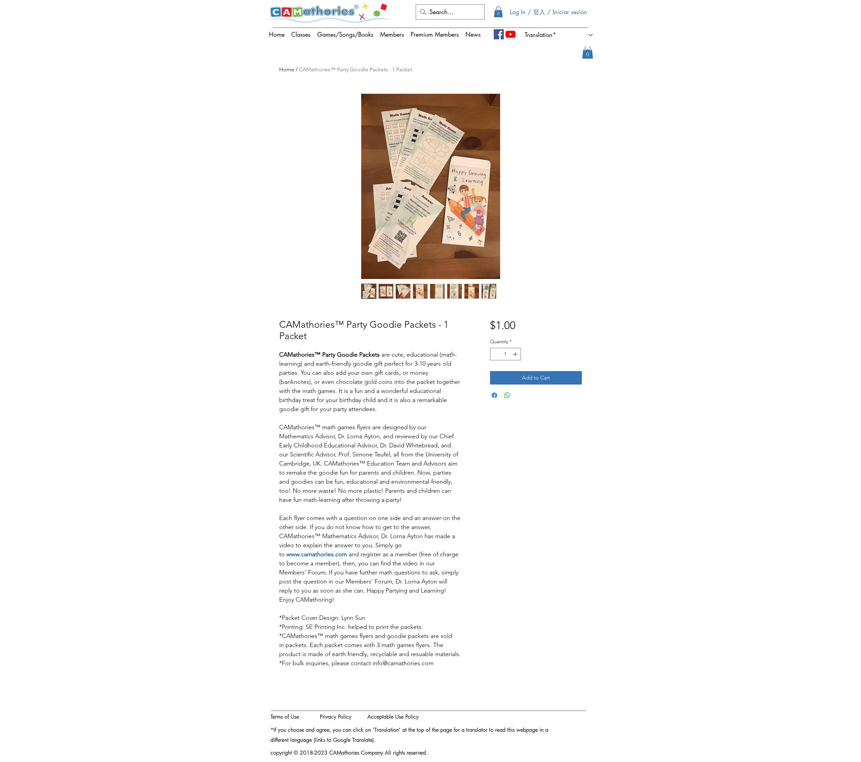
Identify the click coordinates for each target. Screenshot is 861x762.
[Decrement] (495, 354)
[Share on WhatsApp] (507, 395)
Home (286, 69)
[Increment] (516, 354)
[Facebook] (499, 34)
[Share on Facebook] (494, 395)
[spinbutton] (505, 354)
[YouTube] (511, 34)
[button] (498, 11)
